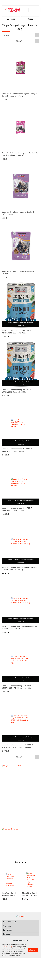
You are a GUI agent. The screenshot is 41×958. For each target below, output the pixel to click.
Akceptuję (32, 950)
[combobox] (20, 35)
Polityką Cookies (7, 946)
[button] (20, 922)
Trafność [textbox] (6, 35)
